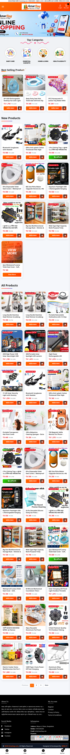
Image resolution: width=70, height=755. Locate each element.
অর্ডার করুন (10, 108)
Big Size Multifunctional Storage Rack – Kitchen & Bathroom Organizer (35, 228)
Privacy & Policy (53, 712)
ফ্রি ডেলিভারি (58, 157)
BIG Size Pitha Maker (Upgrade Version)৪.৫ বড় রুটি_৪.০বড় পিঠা (35, 189)
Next (46, 685)
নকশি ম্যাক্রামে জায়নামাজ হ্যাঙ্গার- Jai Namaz (11, 629)
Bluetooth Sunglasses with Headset (11, 149)
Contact (51, 709)
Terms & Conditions (55, 715)
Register (51, 707)
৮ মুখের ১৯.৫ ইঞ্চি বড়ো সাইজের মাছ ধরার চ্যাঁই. (10, 227)
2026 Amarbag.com (12, 746)
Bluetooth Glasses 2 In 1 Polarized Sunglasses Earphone (57, 101)
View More (12, 275)
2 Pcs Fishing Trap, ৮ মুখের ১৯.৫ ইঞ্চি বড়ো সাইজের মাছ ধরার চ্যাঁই (58, 150)
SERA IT (64, 746)
